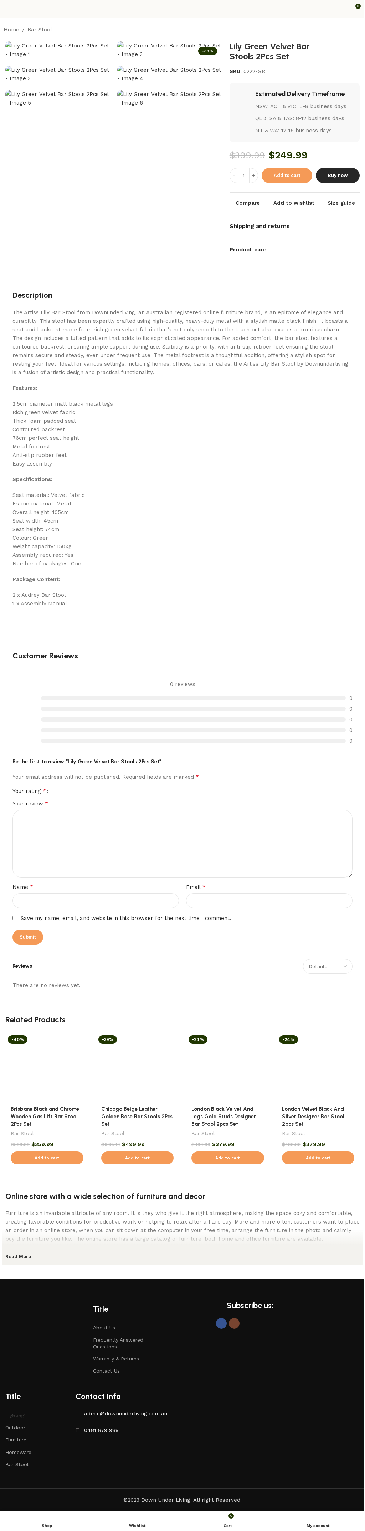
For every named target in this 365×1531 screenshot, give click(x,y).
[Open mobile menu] (8, 9)
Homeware (18, 1452)
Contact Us (106, 1371)
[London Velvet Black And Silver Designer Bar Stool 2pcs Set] (318, 1067)
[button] (47, 1157)
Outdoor (15, 1427)
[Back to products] (348, 30)
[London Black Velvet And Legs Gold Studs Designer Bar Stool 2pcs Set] (227, 1067)
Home (11, 29)
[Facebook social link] (221, 1323)
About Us (104, 1328)
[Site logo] (182, 8)
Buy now (338, 175)
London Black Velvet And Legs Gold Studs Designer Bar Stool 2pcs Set (223, 1116)
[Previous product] (340, 30)
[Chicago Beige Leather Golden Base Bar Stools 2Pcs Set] (137, 1067)
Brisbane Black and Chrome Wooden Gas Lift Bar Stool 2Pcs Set (45, 1116)
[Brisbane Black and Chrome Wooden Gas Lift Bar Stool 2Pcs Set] (47, 1067)
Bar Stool (39, 29)
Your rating (29, 791)
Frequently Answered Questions (118, 1343)
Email (196, 887)
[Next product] (357, 30)
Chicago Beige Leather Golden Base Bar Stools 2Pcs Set (137, 1116)
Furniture (15, 1440)
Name (22, 887)
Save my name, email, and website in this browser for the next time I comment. (126, 918)
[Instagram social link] (234, 1323)
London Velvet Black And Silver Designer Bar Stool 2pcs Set (313, 1116)
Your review (30, 803)
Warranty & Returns (116, 1359)
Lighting (14, 1415)
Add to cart (287, 175)
